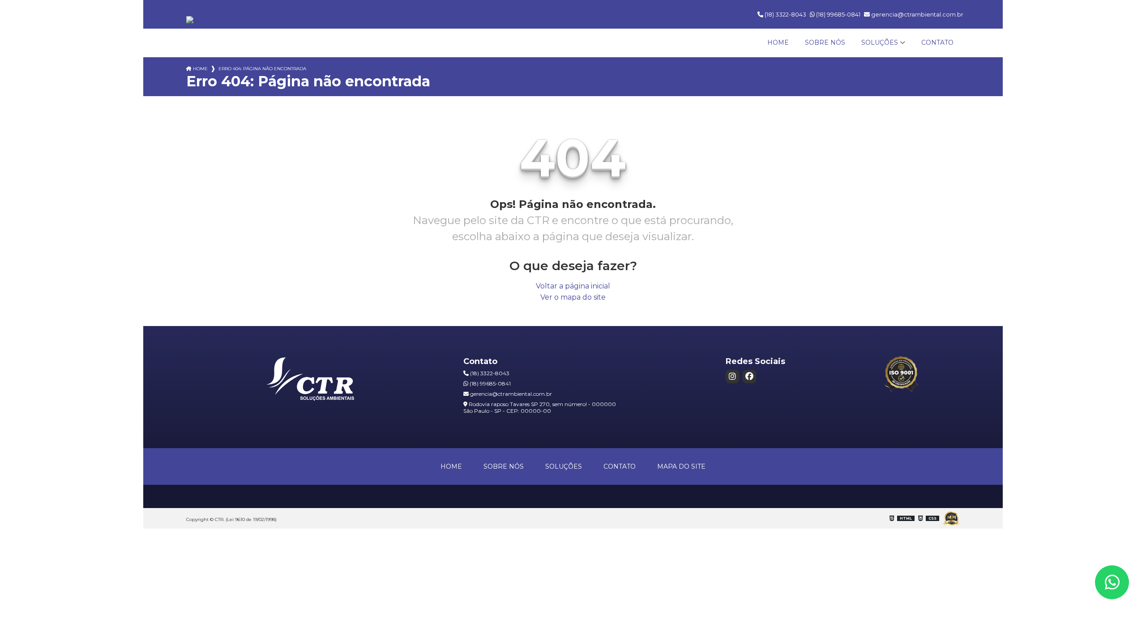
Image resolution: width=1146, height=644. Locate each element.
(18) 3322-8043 (784, 14)
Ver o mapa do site (573, 297)
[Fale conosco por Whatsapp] (1112, 582)
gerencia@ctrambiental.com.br (916, 14)
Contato (937, 42)
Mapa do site (681, 466)
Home (778, 42)
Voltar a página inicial (573, 286)
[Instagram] (732, 376)
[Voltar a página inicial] (197, 20)
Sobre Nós (825, 42)
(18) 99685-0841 (837, 14)
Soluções (879, 42)
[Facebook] (749, 376)
